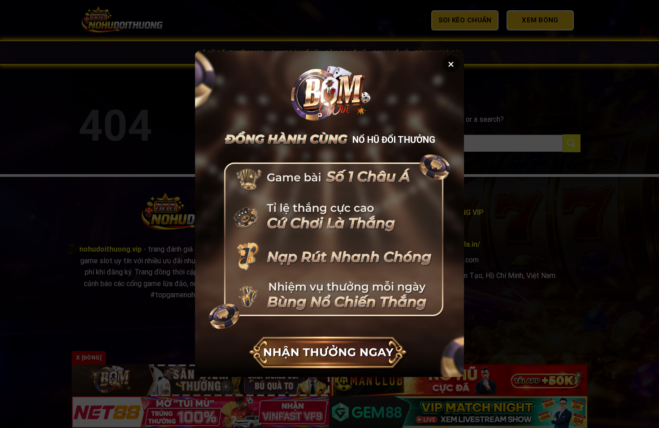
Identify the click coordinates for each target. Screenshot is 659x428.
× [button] (451, 64)
